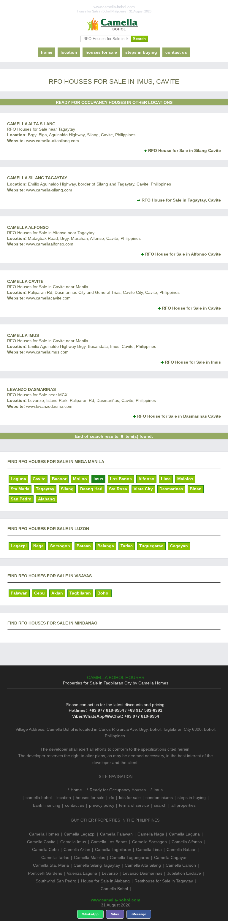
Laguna (18, 478)
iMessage (139, 914)
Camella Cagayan (171, 857)
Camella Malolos (89, 857)
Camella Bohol (114, 888)
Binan (196, 488)
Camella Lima (149, 849)
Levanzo (110, 873)
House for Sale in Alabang (105, 881)
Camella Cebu (45, 849)
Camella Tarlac (55, 857)
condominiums (159, 797)
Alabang (46, 499)
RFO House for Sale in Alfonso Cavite (183, 254)
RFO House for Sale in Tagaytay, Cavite (181, 200)
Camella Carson (181, 865)
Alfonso (146, 478)
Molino (80, 478)
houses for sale (101, 52)
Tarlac (127, 545)
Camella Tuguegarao (129, 857)
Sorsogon (60, 545)
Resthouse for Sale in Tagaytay (163, 881)
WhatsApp (90, 914)
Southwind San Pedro (56, 881)
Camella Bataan (182, 849)
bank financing (46, 805)
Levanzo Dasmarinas (31, 389)
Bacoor (59, 478)
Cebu (39, 593)
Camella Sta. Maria (51, 865)
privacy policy (101, 805)
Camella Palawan (116, 834)
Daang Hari (91, 488)
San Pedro (21, 499)
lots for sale (130, 797)
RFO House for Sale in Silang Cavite (184, 150)
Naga (38, 545)
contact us (176, 52)
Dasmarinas (171, 488)
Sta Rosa (118, 488)
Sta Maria (20, 488)
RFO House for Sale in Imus (193, 362)
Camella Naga (150, 834)
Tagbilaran (80, 593)
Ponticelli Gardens (45, 873)
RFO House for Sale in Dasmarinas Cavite (179, 416)
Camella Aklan (77, 849)
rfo (111, 797)
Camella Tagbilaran (113, 849)
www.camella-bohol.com (115, 900)
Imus (98, 478)
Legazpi (19, 545)
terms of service (134, 805)
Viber (115, 914)
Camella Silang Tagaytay (37, 177)
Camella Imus (23, 335)
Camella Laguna (184, 834)
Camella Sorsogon (149, 841)
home (46, 52)
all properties (183, 805)
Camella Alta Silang (31, 123)
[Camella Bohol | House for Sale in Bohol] (114, 24)
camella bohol (39, 797)
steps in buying (141, 52)
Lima (166, 478)
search (160, 805)
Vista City (143, 488)
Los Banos (121, 478)
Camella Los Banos (109, 841)
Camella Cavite (25, 281)
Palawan (19, 593)
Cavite (39, 478)
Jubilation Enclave (184, 873)
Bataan (84, 545)
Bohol (103, 593)
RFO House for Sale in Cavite (191, 308)
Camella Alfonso (28, 227)
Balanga (105, 545)
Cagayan (179, 545)
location (69, 52)
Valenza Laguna (82, 873)
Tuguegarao (151, 545)
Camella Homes (44, 834)
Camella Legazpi (79, 834)
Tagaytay (45, 488)
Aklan (57, 593)
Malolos (185, 478)
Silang (67, 488)
